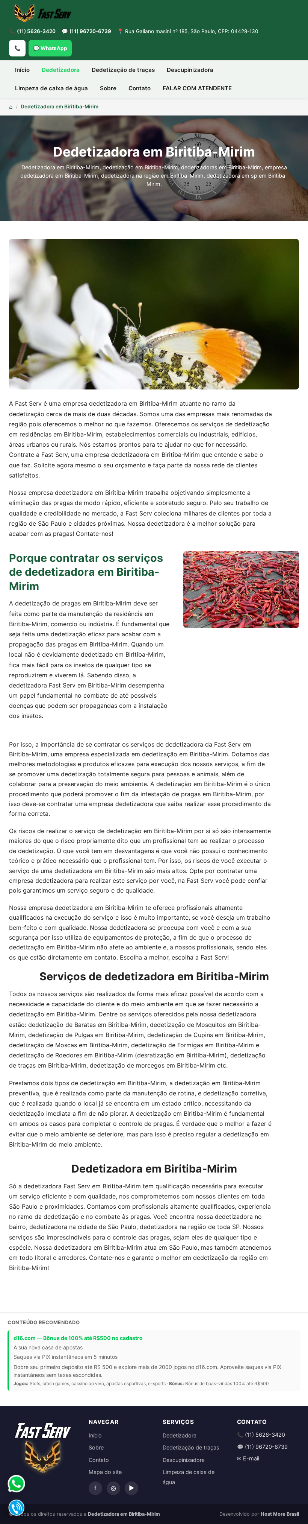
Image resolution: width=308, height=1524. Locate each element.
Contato (139, 88)
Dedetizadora (61, 69)
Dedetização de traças (123, 69)
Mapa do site (105, 1472)
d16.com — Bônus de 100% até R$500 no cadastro (78, 1338)
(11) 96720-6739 (90, 31)
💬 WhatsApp (50, 48)
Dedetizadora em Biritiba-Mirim (59, 106)
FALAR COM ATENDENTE (197, 88)
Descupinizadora (190, 69)
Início (22, 69)
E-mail (251, 1458)
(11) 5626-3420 (36, 31)
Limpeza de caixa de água (51, 88)
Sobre (108, 88)
